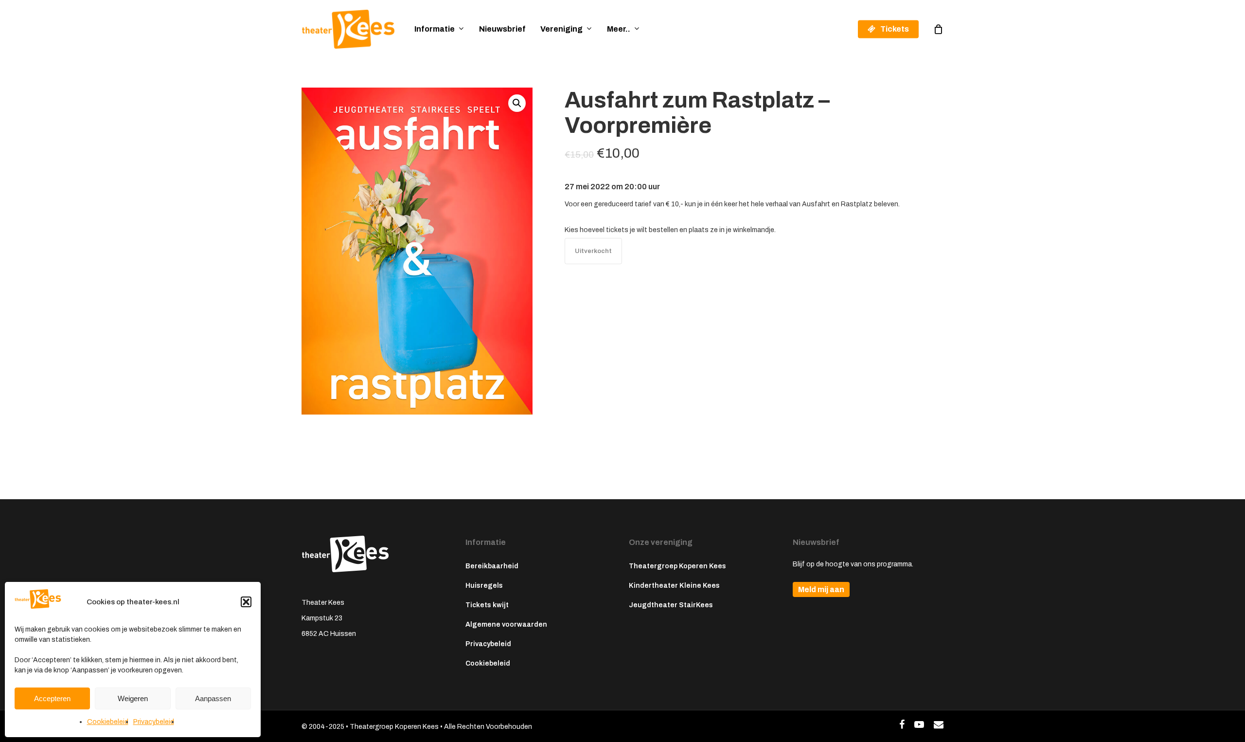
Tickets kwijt (487, 605)
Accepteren (52, 698)
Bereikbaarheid (491, 566)
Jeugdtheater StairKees (671, 605)
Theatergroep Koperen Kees (677, 566)
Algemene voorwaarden (506, 624)
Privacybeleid (153, 721)
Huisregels (484, 585)
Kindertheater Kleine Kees (674, 585)
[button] (246, 602)
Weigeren (133, 698)
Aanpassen (213, 698)
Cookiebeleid (107, 721)
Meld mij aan (821, 589)
